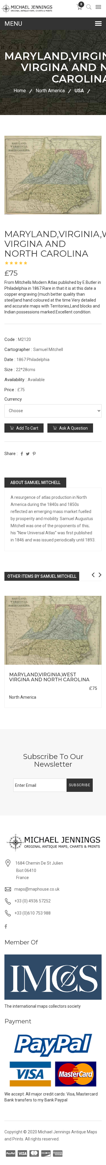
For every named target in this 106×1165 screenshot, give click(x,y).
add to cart (26, 428)
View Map (80, 665)
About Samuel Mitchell (35, 482)
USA (79, 90)
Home (20, 90)
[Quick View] (53, 630)
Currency (13, 399)
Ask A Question (73, 428)
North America (50, 90)
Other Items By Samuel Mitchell (41, 576)
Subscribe (79, 785)
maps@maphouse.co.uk (36, 889)
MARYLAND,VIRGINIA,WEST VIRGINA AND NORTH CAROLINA (49, 677)
